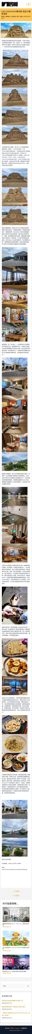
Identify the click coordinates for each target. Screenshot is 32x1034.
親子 (18, 16)
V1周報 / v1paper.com (15, 1028)
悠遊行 (3, 16)
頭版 (21, 16)
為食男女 (13, 16)
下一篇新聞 (16, 895)
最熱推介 (8, 16)
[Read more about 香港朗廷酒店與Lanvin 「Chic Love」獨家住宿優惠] (16, 914)
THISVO (21, 1030)
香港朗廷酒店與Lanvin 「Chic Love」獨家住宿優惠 (16, 924)
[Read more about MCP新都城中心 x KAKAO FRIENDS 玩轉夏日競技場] (16, 938)
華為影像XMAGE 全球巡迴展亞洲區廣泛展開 (14, 971)
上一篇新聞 (16, 891)
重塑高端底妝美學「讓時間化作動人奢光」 (14, 1006)
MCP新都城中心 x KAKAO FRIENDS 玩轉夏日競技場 (16, 948)
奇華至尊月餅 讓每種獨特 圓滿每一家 (12, 1000)
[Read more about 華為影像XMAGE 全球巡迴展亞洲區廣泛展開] (16, 962)
